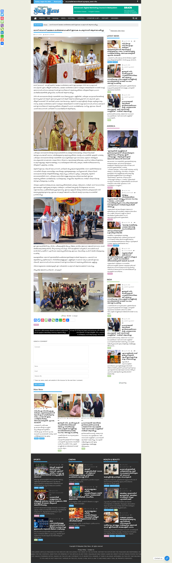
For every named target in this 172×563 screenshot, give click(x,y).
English (42, 18)
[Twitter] (2, 15)
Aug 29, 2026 (126, 351)
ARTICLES (106, 485)
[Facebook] (2, 11)
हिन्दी (48, 18)
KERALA (36, 438)
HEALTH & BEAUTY (114, 485)
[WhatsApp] (2, 36)
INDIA (59, 450)
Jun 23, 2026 (124, 513)
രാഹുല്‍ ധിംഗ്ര (125, 467)
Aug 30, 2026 (38, 408)
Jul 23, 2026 (89, 509)
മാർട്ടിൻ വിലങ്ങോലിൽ (57, 493)
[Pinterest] (2, 18)
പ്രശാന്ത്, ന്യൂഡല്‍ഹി (73, 418)
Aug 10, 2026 (89, 465)
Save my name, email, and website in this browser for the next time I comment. (59, 380)
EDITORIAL (71, 18)
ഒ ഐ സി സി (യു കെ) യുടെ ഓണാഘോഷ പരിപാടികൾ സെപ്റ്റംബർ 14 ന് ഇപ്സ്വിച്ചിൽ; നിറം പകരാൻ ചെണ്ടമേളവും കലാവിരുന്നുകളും (87, 332)
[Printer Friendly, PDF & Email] (69, 316)
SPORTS (41, 487)
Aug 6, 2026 (89, 487)
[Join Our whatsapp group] (167, 558)
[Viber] (2, 25)
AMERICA (36, 324)
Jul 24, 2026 (124, 489)
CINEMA (77, 484)
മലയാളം (55, 18)
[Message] (2, 22)
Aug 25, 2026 (54, 491)
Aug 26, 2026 (54, 465)
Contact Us (91, 550)
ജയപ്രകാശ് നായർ (128, 192)
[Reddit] (2, 40)
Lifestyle (81, 18)
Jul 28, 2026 (124, 465)
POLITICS (42, 438)
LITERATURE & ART (93, 18)
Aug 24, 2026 (54, 519)
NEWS (63, 18)
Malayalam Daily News (118, 31)
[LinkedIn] (2, 32)
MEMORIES (114, 18)
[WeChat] (2, 29)
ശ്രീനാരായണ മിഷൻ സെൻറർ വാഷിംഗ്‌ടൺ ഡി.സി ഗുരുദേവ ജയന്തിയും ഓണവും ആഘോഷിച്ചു (51, 331)
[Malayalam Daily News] (35, 18)
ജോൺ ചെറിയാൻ (49, 34)
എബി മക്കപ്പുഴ (125, 515)
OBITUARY (105, 18)
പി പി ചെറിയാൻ (127, 250)
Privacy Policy (82, 550)
